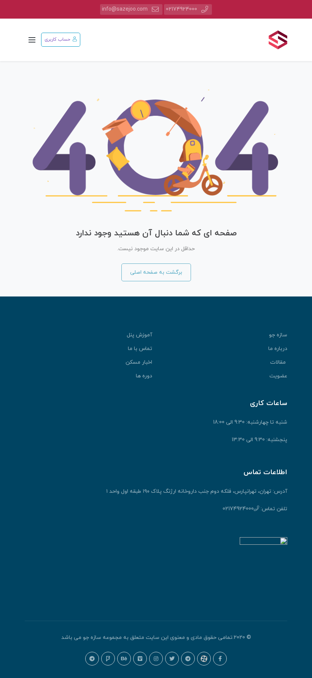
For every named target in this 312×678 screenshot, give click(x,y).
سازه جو (278, 335)
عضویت (278, 376)
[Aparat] (204, 658)
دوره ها (144, 376)
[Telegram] (188, 658)
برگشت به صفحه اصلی (156, 272)
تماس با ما (140, 348)
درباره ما (277, 348)
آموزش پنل (139, 335)
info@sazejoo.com (125, 9)
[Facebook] (220, 658)
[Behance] (124, 658)
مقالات (278, 362)
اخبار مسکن (139, 362)
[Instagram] (156, 658)
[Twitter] (172, 658)
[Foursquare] (108, 658)
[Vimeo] (140, 658)
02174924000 (181, 9)
